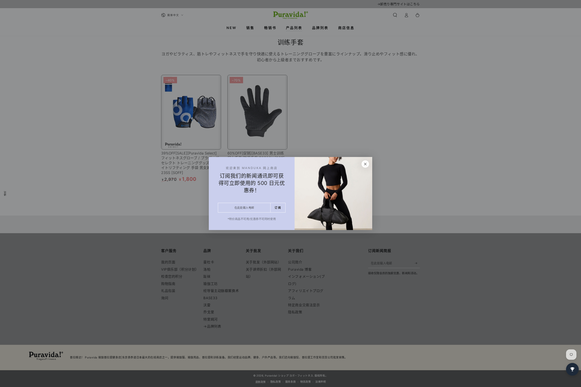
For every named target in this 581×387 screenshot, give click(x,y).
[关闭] (365, 164)
